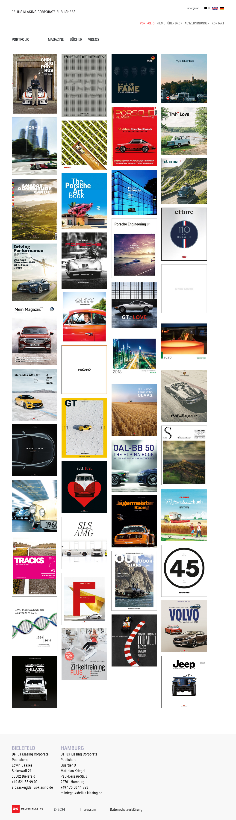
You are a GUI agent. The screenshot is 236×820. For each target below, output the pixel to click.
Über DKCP (174, 23)
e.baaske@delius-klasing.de (32, 787)
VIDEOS (93, 39)
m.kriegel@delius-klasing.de (81, 793)
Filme (161, 23)
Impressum (88, 809)
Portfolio (147, 23)
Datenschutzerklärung (126, 809)
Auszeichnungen (197, 23)
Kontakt (218, 23)
